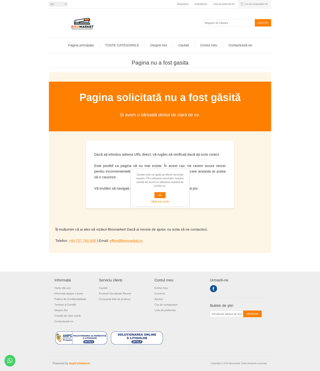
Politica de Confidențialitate (70, 299)
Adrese (158, 299)
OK (160, 195)
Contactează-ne (240, 45)
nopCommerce (79, 363)
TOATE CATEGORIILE (122, 45)
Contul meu (208, 45)
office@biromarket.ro (126, 241)
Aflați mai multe (160, 201)
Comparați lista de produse (115, 299)
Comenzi (159, 293)
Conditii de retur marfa (67, 315)
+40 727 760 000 (82, 241)
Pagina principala (81, 45)
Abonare (252, 313)
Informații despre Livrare (68, 293)
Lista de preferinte (165, 310)
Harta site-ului (62, 287)
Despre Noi (158, 45)
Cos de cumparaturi (166, 304)
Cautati (263, 22)
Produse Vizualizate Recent (115, 293)
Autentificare (201, 4)
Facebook (213, 288)
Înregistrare (183, 4)
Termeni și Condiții (65, 304)
